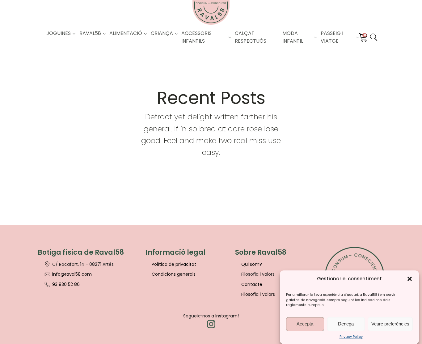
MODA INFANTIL (292, 37)
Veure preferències (390, 323)
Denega (346, 323)
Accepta (305, 323)
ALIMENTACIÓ (125, 33)
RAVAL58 (90, 33)
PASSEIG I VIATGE (332, 37)
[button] (410, 279)
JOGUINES (58, 33)
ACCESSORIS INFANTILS (196, 37)
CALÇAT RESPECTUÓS (250, 37)
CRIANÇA (162, 33)
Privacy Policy (351, 336)
